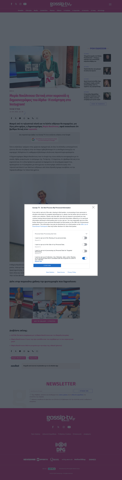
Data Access (61, 272)
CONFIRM (47, 265)
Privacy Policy (72, 272)
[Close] (94, 208)
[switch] (84, 238)
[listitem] (61, 234)
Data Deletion (50, 272)
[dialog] (61, 240)
